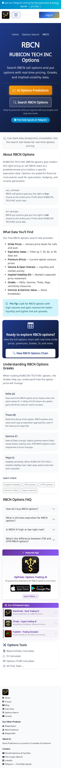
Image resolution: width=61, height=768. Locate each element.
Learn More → (30, 596)
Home (15, 34)
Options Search (30, 34)
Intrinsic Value (11, 490)
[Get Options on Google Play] (41, 588)
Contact (8, 716)
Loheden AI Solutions (41, 743)
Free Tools (9, 709)
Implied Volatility (12, 484)
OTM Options (46, 484)
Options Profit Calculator (20, 661)
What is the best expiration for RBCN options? (27, 519)
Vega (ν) (9, 457)
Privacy (8, 701)
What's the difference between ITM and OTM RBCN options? (28, 540)
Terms (7, 698)
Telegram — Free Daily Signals (18, 764)
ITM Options (30, 484)
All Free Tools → (16, 666)
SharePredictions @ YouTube (17, 753)
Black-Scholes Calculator (20, 651)
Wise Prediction (12, 729)
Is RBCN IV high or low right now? (25, 529)
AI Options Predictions (32, 90)
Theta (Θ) (10, 414)
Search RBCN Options (33, 102)
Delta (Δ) (10, 393)
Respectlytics (10, 726)
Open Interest (29, 490)
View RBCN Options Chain (32, 353)
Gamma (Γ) (11, 436)
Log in (49, 15)
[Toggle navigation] (16, 15)
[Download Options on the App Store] (20, 588)
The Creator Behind (14, 757)
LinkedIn (9, 760)
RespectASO (10, 733)
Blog (7, 705)
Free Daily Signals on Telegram (32, 119)
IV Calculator (14, 656)
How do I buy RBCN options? (22, 508)
